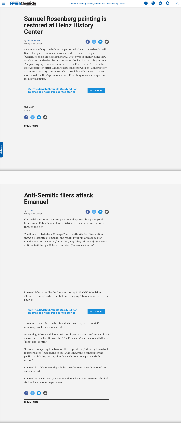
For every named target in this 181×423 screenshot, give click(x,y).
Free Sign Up (96, 91)
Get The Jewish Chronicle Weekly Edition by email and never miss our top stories (52, 90)
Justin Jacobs (33, 41)
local (28, 110)
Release (30, 211)
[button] (177, 3)
